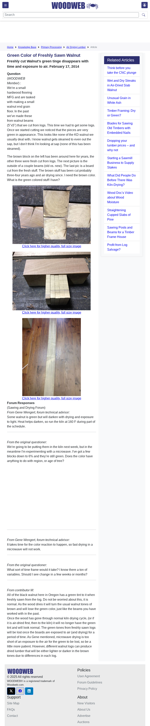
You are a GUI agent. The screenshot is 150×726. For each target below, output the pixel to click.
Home (10, 47)
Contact (12, 715)
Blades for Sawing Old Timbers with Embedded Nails (120, 128)
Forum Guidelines (89, 682)
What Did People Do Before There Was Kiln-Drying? (121, 180)
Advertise (83, 715)
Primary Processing (51, 47)
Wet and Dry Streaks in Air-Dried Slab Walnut (121, 85)
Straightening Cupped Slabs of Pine (118, 214)
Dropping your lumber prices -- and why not (121, 145)
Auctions (83, 722)
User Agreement (88, 676)
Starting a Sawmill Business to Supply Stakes (120, 162)
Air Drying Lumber (76, 47)
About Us (83, 709)
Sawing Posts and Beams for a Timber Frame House (120, 232)
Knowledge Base (27, 47)
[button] (11, 691)
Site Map (13, 703)
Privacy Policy (87, 688)
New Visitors (86, 703)
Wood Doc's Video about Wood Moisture (120, 197)
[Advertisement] (78, 32)
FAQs (11, 709)
